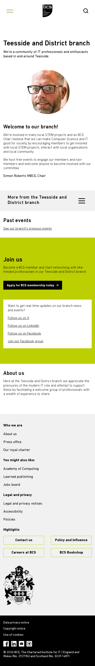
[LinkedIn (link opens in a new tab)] (14, 644)
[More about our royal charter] (19, 585)
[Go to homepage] (48, 10)
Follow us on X (18, 318)
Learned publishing (18, 477)
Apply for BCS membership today (30, 285)
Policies (9, 519)
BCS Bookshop (71, 552)
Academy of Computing (21, 469)
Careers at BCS (23, 552)
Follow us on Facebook (24, 333)
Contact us (23, 540)
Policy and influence (71, 540)
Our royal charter (16, 450)
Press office (12, 442)
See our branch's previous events (27, 228)
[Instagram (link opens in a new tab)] (29, 644)
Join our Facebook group (25, 341)
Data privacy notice (16, 622)
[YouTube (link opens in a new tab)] (21, 644)
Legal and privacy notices (22, 503)
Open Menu (10, 11)
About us (10, 434)
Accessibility (13, 511)
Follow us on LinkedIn (23, 326)
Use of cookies (13, 635)
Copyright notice (14, 628)
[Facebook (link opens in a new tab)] (6, 644)
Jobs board (11, 485)
